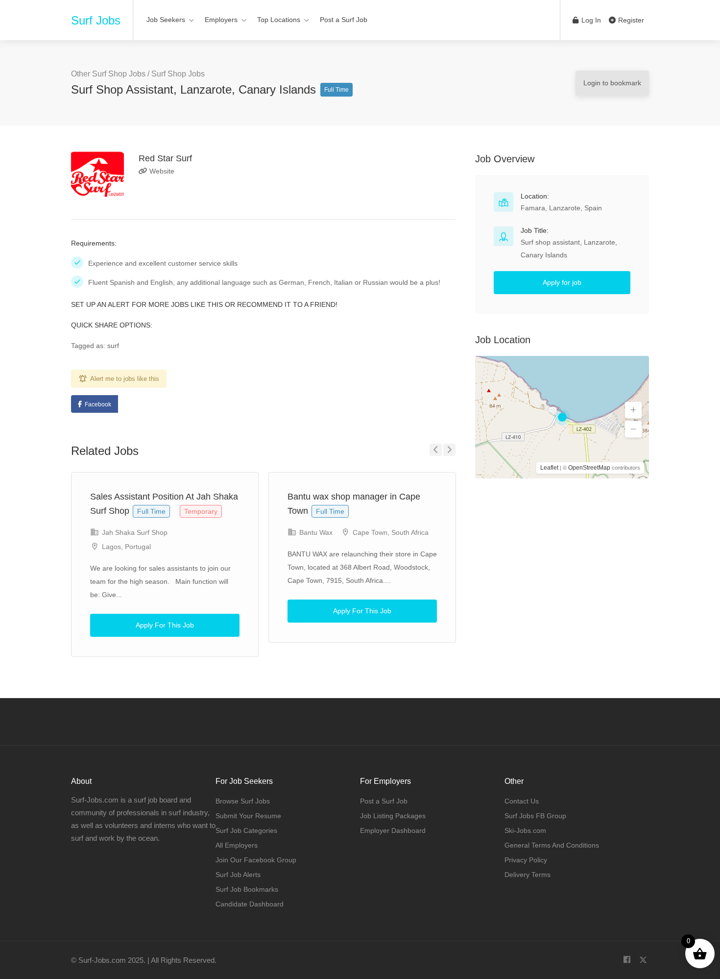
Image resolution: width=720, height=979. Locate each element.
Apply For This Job (165, 625)
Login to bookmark (612, 83)
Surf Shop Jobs (178, 74)
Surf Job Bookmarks (247, 889)
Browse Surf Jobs (243, 801)
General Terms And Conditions (551, 845)
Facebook (98, 404)
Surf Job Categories (246, 830)
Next (449, 450)
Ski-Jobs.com (525, 830)
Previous (436, 450)
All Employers (237, 845)
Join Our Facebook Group (256, 860)
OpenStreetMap (589, 467)
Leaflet (549, 467)
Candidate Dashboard (250, 904)
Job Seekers (165, 20)
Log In (590, 20)
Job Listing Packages (393, 816)
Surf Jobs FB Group (535, 816)
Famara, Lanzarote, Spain (561, 208)
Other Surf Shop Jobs (108, 74)
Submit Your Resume (248, 816)
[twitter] (643, 960)
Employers (221, 20)
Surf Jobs (95, 20)
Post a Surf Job (343, 20)
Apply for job (562, 282)
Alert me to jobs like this (124, 378)
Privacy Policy (525, 860)
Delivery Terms (527, 875)
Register (630, 20)
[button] (633, 410)
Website (160, 171)
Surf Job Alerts (238, 875)
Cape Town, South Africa (391, 532)
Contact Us (521, 801)
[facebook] (627, 960)
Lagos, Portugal (126, 547)
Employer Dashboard (393, 830)
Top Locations (278, 20)
